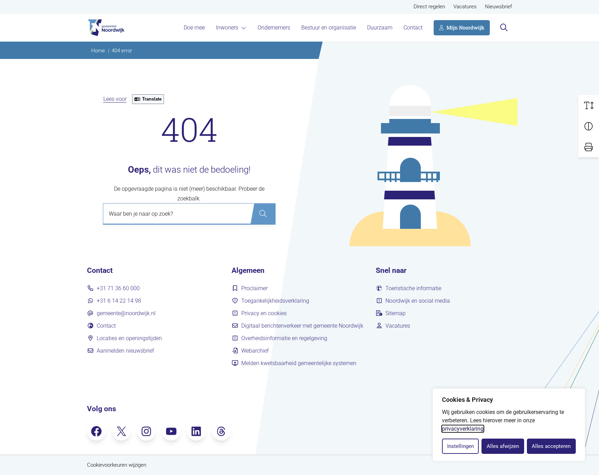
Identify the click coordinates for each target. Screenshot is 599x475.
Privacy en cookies (264, 313)
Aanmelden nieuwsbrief (125, 350)
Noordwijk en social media (417, 300)
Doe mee (194, 27)
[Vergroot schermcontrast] (588, 126)
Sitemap (395, 313)
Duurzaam (379, 27)
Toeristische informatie (413, 288)
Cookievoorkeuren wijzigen (116, 465)
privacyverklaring (463, 428)
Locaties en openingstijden (129, 338)
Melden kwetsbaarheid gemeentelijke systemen (298, 363)
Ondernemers (274, 27)
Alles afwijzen (503, 446)
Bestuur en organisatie (328, 27)
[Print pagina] (588, 147)
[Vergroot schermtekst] (588, 105)
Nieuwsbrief (498, 7)
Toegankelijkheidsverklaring (275, 300)
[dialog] (509, 424)
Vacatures (465, 7)
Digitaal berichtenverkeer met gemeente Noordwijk (302, 325)
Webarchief (255, 350)
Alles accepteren (551, 446)
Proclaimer (254, 288)
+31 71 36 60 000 (118, 288)
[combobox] (189, 214)
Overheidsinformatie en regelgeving (284, 338)
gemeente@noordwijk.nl (126, 313)
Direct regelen (429, 7)
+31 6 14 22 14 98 (119, 300)
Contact (413, 27)
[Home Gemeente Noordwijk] (105, 28)
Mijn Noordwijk (465, 27)
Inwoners (227, 27)
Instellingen (460, 446)
